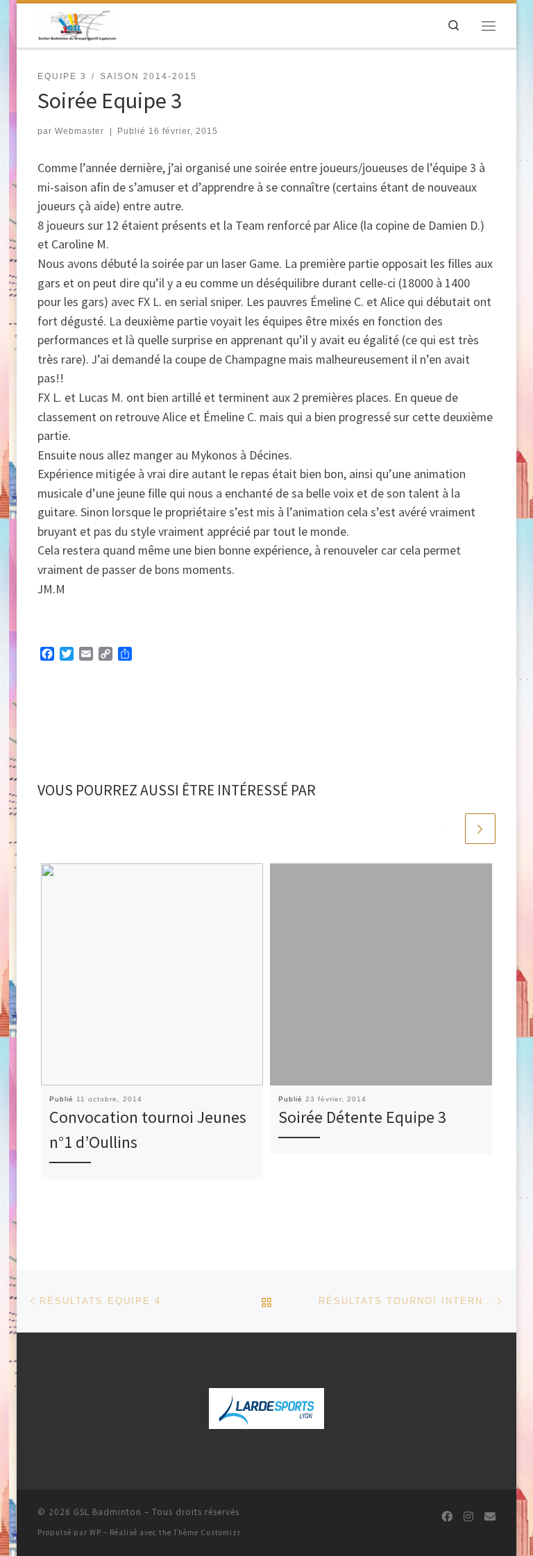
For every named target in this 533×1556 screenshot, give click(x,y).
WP (95, 1532)
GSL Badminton (108, 1512)
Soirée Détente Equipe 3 (362, 1117)
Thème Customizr (207, 1532)
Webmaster (79, 131)
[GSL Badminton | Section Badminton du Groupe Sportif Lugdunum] (77, 23)
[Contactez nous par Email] (490, 1516)
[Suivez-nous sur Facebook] (446, 1516)
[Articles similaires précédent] (447, 828)
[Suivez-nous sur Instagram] (468, 1516)
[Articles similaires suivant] (480, 828)
